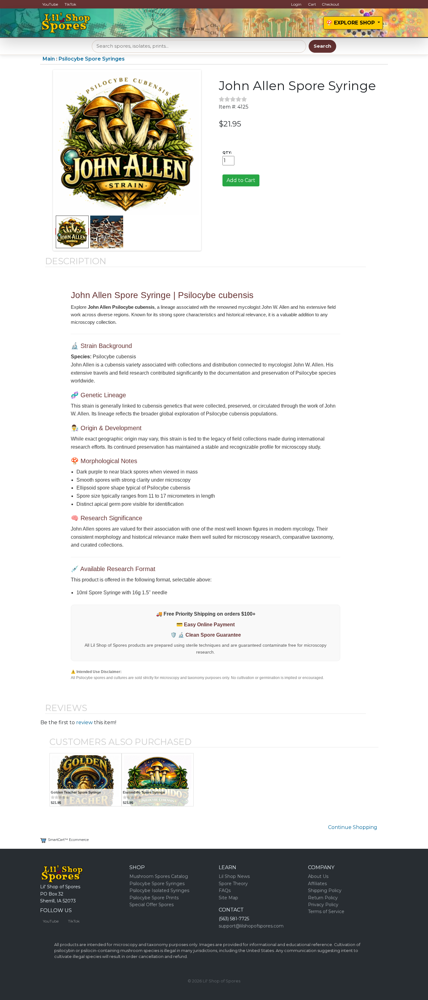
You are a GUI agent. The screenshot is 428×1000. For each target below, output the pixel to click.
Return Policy (323, 898)
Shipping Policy (325, 890)
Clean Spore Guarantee (213, 635)
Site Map (228, 898)
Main (49, 59)
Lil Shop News (234, 876)
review (84, 722)
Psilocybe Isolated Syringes (159, 890)
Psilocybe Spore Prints (154, 898)
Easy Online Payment (209, 624)
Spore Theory (233, 883)
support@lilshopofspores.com (251, 926)
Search (322, 46)
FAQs (225, 890)
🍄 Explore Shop (351, 23)
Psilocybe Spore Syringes (92, 59)
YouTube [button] (50, 4)
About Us (318, 876)
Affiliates (317, 883)
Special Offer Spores (151, 904)
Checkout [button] (330, 4)
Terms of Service (326, 911)
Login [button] (296, 4)
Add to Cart (241, 180)
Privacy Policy (323, 904)
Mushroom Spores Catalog (158, 876)
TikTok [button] (70, 4)
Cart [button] (312, 4)
